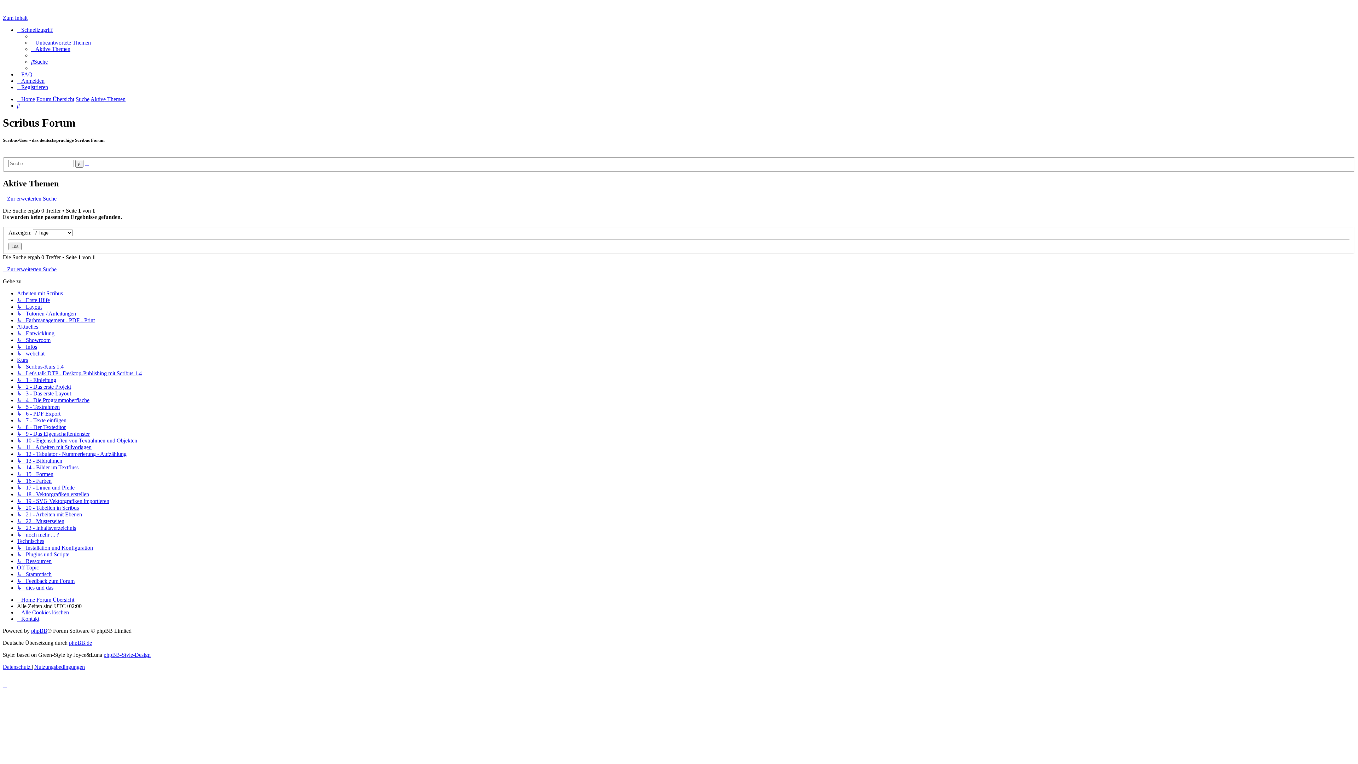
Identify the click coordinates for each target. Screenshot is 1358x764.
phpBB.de (80, 643)
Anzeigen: (20, 233)
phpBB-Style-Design (127, 655)
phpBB (39, 631)
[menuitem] (61, 43)
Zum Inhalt (15, 18)
